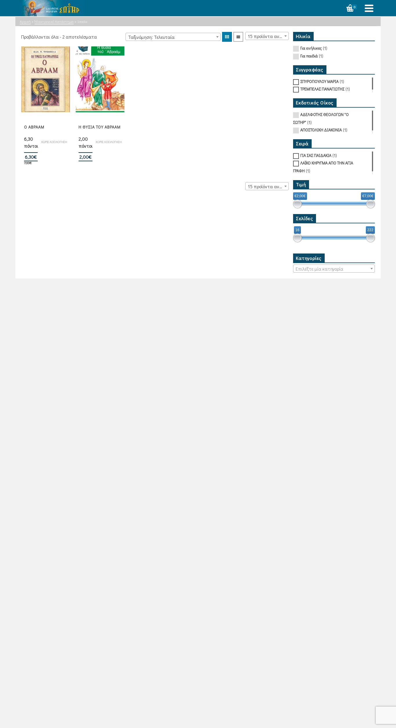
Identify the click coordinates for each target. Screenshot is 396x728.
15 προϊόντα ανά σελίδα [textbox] (268, 36)
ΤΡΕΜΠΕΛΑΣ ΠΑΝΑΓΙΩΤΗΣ (322, 89)
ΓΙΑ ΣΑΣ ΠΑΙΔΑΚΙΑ (315, 155)
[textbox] (334, 269)
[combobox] (173, 37)
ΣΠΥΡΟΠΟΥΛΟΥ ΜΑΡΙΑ (319, 81)
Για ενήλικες (311, 48)
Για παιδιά (309, 56)
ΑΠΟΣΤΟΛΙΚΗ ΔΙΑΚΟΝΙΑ (321, 130)
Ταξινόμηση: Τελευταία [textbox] (151, 37)
